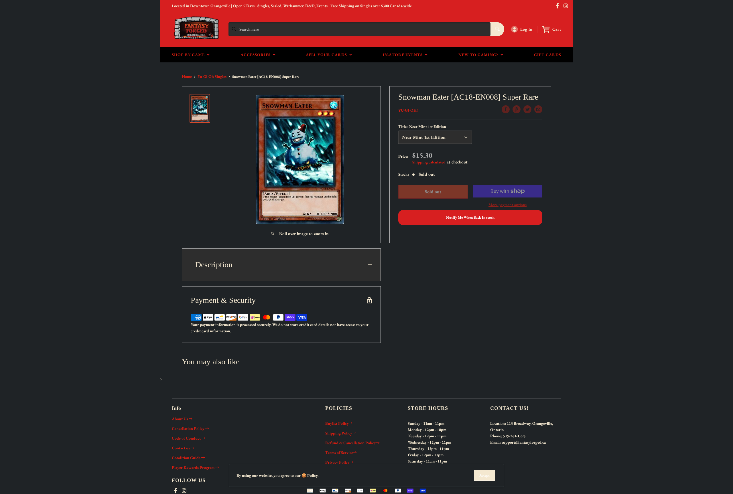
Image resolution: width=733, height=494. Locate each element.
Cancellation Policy (188, 428)
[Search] (497, 29)
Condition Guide (186, 457)
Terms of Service (339, 452)
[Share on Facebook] (506, 109)
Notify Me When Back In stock (470, 217)
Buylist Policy (337, 423)
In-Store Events (404, 54)
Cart (556, 29)
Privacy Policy (337, 462)
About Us (180, 418)
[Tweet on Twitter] (527, 109)
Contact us (181, 447)
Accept (484, 475)
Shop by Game (189, 54)
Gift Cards (547, 54)
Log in (526, 29)
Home (187, 76)
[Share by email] (538, 109)
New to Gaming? (479, 54)
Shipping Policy (338, 433)
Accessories (257, 54)
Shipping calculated (429, 162)
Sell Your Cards (327, 54)
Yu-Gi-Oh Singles (212, 76)
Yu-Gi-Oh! (408, 110)
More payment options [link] (507, 204)
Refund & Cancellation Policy (350, 442)
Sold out (433, 192)
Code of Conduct (187, 438)
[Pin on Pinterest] (517, 109)
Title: (422, 127)
